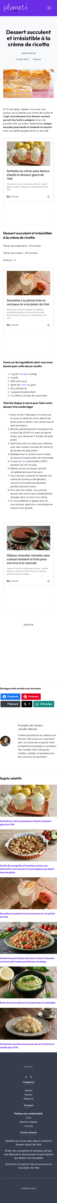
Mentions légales (28, 1121)
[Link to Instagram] (31, 1077)
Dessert (28, 1094)
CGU (28, 1117)
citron (23, 384)
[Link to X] (26, 1077)
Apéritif (28, 1090)
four (24, 461)
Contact (28, 1126)
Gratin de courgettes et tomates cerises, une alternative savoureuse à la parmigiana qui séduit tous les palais (28, 1154)
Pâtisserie (28, 1098)
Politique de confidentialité (28, 1113)
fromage (23, 374)
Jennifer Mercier (28, 53)
